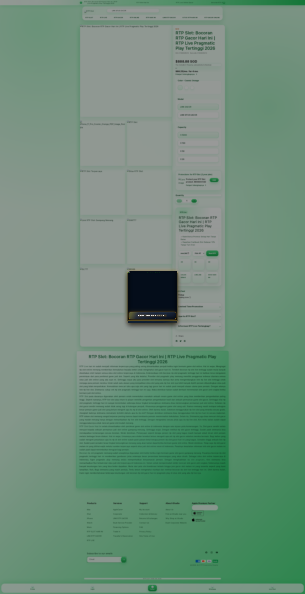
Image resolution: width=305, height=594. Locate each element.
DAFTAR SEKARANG (152, 315)
